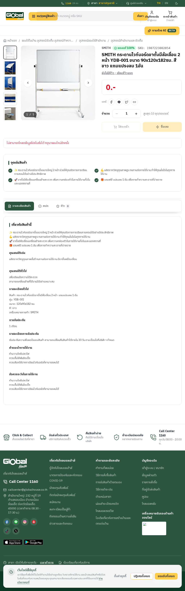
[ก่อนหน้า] (28, 83)
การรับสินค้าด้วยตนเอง (109, 482)
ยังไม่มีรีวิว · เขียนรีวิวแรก (117, 73)
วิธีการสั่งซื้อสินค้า (106, 475)
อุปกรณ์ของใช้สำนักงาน (92, 41)
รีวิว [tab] (65, 206)
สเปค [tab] (45, 206)
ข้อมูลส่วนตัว (149, 475)
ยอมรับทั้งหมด (166, 576)
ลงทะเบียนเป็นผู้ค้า (60, 509)
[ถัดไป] (88, 83)
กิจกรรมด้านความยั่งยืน (63, 516)
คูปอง (145, 496)
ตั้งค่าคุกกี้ (120, 576)
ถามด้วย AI (163, 30)
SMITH (106, 48)
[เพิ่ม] (136, 114)
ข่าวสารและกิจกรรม (61, 523)
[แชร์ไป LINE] (119, 102)
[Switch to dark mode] (176, 3)
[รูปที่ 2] (10, 68)
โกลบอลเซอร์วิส (105, 511)
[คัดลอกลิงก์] (134, 102)
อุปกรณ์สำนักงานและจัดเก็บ (127, 41)
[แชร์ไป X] (126, 102)
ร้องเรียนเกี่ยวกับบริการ (76, 563)
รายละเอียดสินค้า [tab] (21, 206)
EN (166, 3)
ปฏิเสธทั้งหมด (142, 576)
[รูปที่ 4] (10, 98)
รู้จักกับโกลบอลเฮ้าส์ (61, 468)
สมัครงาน (55, 502)
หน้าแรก (12, 41)
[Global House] (15, 16)
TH (158, 3)
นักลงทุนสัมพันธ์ (59, 488)
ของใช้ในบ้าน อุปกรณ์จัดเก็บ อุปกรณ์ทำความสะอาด (48, 41)
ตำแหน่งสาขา (103, 496)
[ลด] (117, 114)
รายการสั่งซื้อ (149, 482)
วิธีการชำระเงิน (104, 489)
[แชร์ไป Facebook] (111, 102)
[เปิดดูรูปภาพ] (58, 83)
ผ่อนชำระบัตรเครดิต (107, 503)
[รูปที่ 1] (10, 52)
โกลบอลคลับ (149, 503)
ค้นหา (140, 16)
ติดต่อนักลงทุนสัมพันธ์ (62, 495)
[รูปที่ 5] (10, 114)
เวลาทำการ (47, 563)
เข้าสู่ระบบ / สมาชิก (153, 468)
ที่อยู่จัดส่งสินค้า (151, 489)
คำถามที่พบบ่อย (105, 468)
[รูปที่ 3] (10, 83)
